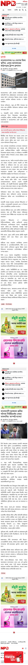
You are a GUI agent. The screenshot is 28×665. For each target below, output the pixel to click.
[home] (3, 10)
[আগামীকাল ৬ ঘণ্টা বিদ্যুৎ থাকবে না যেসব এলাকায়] (13, 24)
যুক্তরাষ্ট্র (3, 57)
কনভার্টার (19, 7)
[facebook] (25, 648)
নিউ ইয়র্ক (3, 573)
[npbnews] (8, 3)
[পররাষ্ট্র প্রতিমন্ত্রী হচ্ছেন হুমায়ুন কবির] (13, 35)
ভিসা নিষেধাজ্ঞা (9, 304)
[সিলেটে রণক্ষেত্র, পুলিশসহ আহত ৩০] (13, 39)
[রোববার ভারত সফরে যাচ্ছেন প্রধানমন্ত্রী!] (13, 30)
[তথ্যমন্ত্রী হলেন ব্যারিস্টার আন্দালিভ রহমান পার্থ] (13, 19)
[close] (23, 10)
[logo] (5, 648)
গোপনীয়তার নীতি (21, 642)
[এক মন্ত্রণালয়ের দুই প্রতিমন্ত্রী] (13, 44)
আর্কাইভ (24, 7)
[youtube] (22, 648)
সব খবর (14, 48)
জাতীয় (16, 10)
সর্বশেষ (9, 10)
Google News (17, 309)
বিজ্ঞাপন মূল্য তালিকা (5, 643)
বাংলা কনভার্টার (14, 643)
